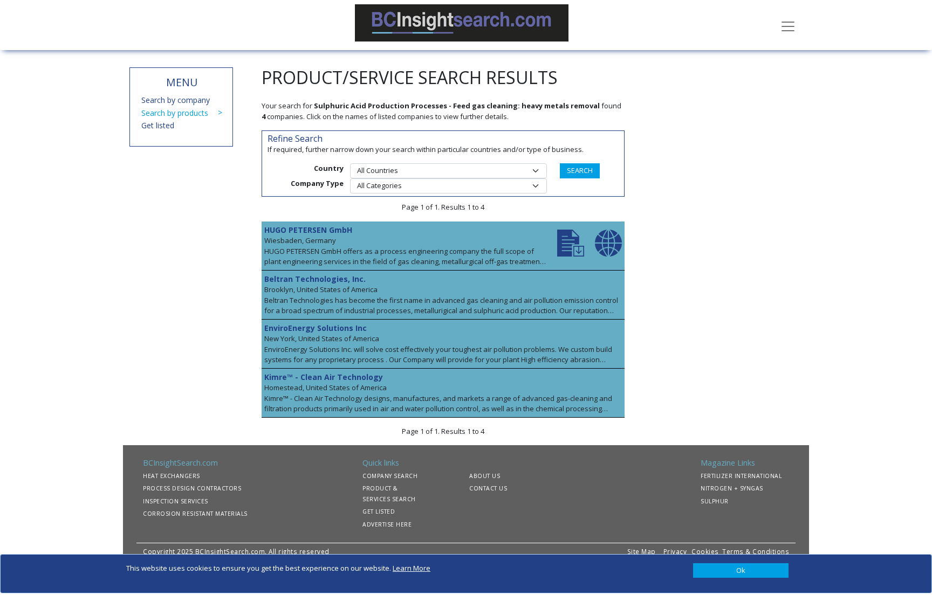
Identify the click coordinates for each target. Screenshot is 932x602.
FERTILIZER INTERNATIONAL (741, 476)
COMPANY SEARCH (389, 476)
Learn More (411, 568)
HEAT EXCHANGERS (171, 476)
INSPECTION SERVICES (175, 501)
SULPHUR (715, 501)
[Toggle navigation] (788, 25)
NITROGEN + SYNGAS (732, 488)
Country (329, 168)
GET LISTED (378, 511)
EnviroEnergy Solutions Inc (315, 328)
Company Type (317, 183)
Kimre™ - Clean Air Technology (323, 377)
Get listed (157, 125)
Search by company (175, 100)
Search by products (174, 113)
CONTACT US (488, 488)
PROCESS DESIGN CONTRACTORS (192, 488)
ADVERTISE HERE (387, 524)
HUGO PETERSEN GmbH (308, 230)
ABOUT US (484, 476)
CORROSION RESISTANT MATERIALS (195, 513)
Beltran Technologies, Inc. (315, 279)
